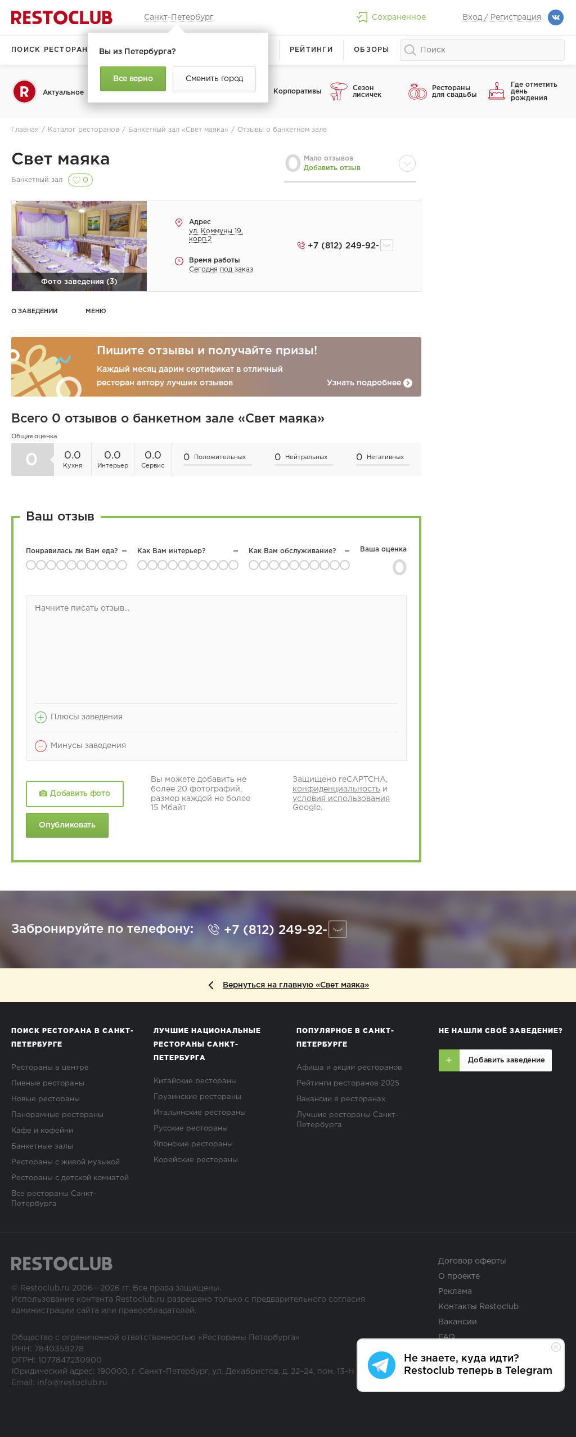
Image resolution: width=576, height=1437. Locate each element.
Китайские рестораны (195, 1081)
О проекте (459, 1276)
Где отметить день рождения (534, 91)
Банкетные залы (42, 1147)
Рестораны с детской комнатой (70, 1178)
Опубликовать (67, 825)
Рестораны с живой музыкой (65, 1162)
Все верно (132, 78)
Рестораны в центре (50, 1068)
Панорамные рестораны (57, 1115)
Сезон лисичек (367, 91)
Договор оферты (472, 1261)
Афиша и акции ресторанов (349, 1068)
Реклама (455, 1291)
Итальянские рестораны (200, 1113)
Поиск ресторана (52, 50)
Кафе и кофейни (42, 1131)
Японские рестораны (193, 1144)
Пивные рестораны (47, 1083)
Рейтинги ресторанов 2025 (347, 1083)
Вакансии (457, 1322)
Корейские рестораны (196, 1160)
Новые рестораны (45, 1099)
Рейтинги (311, 50)
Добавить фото (80, 793)
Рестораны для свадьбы (454, 91)
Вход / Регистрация (501, 17)
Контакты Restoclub (478, 1306)
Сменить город (214, 78)
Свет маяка (60, 159)
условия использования (341, 798)
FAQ (446, 1337)
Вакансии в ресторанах (340, 1099)
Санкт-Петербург (178, 17)
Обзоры (372, 50)
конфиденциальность (336, 789)
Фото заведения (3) (79, 282)
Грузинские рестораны (197, 1097)
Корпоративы (297, 91)
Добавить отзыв (332, 168)
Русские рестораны (191, 1128)
